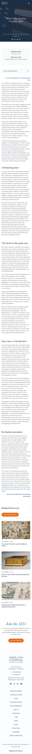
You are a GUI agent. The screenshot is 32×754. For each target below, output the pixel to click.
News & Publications (16, 706)
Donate (16, 724)
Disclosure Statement (16, 735)
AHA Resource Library (12, 34)
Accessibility (16, 732)
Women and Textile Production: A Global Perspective (14, 606)
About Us (16, 709)
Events (16, 698)
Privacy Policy (16, 728)
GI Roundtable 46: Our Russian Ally (19, 78)
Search (16, 720)
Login (16, 717)
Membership (16, 713)
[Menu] (28, 3)
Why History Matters (16, 691)
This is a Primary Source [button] (10, 71)
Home (4, 34)
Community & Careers (16, 702)
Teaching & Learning (16, 694)
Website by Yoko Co (16, 751)
